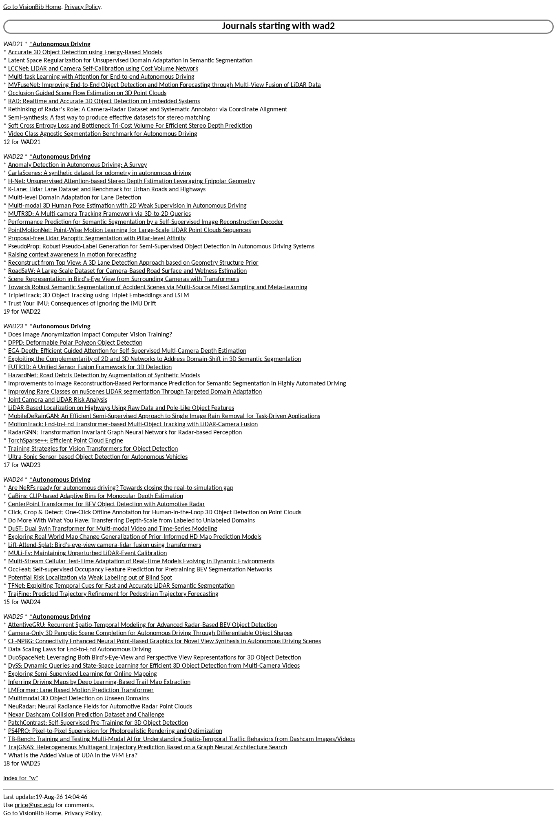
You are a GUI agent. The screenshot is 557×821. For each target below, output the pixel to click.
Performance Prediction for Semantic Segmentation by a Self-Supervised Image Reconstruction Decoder (145, 222)
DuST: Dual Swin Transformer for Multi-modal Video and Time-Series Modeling (112, 529)
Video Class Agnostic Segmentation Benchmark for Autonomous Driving (102, 134)
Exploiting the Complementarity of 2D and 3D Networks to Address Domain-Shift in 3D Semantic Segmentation (154, 359)
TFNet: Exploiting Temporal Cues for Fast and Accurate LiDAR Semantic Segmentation (121, 586)
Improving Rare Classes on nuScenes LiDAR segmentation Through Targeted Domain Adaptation (135, 392)
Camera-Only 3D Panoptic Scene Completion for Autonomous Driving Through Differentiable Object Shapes (150, 633)
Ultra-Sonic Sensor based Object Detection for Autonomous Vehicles (98, 457)
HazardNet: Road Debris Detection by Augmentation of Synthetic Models (104, 375)
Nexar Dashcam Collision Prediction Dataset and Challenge (86, 715)
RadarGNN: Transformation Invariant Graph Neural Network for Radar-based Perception (125, 432)
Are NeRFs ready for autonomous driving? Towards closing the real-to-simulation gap (120, 488)
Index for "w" (20, 778)
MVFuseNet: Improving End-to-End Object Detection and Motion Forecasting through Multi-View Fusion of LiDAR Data (164, 85)
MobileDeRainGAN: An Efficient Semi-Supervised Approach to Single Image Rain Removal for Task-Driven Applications (164, 416)
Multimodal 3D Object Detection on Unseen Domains (78, 698)
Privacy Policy (82, 7)
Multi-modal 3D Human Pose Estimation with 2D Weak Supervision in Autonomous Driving (127, 206)
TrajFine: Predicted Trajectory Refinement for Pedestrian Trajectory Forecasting (113, 594)
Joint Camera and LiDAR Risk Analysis (57, 400)
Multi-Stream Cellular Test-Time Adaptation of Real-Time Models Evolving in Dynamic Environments (141, 561)
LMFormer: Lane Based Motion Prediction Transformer (81, 690)
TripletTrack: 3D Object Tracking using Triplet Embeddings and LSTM (98, 295)
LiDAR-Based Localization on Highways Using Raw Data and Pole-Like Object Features (121, 408)
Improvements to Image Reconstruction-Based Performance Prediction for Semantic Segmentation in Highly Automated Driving (177, 384)
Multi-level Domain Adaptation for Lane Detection (74, 198)
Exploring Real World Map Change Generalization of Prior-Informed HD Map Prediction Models (134, 537)
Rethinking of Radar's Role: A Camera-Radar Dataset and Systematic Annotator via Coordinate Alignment (147, 109)
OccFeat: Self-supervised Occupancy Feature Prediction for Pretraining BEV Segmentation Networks (140, 570)
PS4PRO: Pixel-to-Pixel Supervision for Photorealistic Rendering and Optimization (115, 731)
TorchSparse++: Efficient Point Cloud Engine (65, 441)
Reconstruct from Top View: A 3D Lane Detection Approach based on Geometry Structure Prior (133, 263)
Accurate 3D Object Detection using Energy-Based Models (85, 52)
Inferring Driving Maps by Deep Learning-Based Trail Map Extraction (99, 682)
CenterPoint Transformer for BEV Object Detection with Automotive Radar (106, 504)
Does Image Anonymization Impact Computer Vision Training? (90, 335)
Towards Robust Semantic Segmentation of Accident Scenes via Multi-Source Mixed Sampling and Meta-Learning (157, 287)
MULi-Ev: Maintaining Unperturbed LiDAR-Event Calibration (87, 553)
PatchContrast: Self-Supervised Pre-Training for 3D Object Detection (98, 723)
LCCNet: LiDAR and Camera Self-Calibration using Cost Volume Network (103, 69)
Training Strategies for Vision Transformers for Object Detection (93, 449)
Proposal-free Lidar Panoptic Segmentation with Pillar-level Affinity (97, 238)
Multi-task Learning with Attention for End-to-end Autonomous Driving (101, 77)
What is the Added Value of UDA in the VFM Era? (72, 755)
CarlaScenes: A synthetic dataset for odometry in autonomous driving (99, 173)
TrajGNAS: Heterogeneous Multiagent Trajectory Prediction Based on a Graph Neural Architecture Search (147, 747)
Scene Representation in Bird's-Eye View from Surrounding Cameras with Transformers (123, 279)
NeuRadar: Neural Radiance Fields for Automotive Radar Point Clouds (100, 707)
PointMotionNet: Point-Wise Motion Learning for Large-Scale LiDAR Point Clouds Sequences (129, 230)
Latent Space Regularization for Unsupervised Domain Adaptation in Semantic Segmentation (130, 61)
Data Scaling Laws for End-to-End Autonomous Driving (79, 649)
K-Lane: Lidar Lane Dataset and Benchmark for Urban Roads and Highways (107, 189)
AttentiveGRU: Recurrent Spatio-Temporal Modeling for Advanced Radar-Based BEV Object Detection (142, 625)
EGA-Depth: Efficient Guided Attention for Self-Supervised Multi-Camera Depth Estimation (127, 351)
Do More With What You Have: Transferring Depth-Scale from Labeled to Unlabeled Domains (131, 521)
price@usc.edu (34, 805)
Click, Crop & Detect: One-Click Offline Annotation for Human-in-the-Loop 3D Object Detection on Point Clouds (154, 512)
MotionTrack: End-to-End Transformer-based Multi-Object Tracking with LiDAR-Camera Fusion (133, 424)
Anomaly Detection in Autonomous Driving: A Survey (77, 165)
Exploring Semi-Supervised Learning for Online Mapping (82, 674)
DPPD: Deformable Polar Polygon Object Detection (75, 343)
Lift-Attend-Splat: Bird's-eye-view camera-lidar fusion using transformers (104, 545)
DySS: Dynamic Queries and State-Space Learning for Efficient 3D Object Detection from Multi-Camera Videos (154, 666)
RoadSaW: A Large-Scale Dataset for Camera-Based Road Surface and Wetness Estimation (127, 271)
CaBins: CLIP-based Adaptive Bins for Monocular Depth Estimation (95, 496)
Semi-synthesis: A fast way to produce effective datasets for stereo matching (109, 118)
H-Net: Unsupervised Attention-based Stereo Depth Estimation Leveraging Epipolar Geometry (131, 181)
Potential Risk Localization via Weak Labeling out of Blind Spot (90, 578)
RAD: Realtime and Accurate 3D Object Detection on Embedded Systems (104, 101)
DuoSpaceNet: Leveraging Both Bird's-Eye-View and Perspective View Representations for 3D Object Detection (154, 658)
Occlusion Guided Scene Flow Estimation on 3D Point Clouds (87, 93)
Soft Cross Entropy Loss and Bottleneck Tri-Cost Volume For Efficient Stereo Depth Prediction (130, 126)
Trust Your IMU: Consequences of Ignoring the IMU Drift (82, 304)
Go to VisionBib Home (32, 7)
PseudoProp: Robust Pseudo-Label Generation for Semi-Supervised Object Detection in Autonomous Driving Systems (161, 246)
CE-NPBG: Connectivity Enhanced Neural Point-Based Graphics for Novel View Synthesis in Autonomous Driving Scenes (164, 641)
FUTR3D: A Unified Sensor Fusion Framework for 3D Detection (90, 367)
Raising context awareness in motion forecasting (72, 255)
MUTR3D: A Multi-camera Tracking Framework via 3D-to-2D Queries (99, 214)
